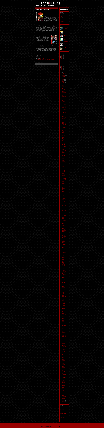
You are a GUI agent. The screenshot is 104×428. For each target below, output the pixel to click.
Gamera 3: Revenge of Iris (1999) (64, 131)
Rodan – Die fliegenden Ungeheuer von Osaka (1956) (64, 332)
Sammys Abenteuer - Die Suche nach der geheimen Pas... (64, 194)
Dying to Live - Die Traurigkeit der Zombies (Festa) (64, 128)
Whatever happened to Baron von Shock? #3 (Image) (63, 319)
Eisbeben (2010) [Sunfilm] (64, 233)
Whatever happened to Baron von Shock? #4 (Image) (63, 258)
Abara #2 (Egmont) (63, 91)
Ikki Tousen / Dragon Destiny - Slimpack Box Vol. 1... (64, 294)
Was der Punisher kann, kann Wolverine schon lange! (64, 273)
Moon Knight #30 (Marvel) (64, 231)
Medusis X (61, 412)
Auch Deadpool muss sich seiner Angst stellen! (64, 303)
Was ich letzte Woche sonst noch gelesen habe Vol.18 (64, 282)
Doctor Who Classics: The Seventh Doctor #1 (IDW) (64, 197)
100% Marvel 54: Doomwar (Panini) (64, 266)
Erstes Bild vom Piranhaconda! (64, 112)
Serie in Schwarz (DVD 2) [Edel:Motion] (64, 117)
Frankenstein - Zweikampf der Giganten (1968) (64, 253)
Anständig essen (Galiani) (64, 203)
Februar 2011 (63, 400)
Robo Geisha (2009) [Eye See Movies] (63, 300)
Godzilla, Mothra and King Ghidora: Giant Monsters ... (64, 337)
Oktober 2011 (63, 75)
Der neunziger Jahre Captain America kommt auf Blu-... (64, 172)
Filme (45, 59)
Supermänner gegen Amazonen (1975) (63, 385)
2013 (62, 68)
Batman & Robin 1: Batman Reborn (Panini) (64, 175)
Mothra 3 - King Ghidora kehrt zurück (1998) (64, 236)
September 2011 (64, 76)
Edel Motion (42, 59)
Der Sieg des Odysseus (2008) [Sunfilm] (64, 225)
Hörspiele (61, 16)
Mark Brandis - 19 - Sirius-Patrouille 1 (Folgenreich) (66, 28)
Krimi (47, 59)
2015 (62, 66)
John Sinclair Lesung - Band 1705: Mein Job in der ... (64, 140)
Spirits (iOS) (63, 345)
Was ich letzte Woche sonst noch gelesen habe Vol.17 (64, 365)
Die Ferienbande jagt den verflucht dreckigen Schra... (64, 328)
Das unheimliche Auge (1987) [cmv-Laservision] (66, 36)
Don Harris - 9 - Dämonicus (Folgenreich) (64, 270)
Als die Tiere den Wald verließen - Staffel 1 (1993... (64, 180)
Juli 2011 (63, 79)
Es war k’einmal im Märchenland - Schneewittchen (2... (64, 208)
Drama (39, 59)
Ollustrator (54, 426)
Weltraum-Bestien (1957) (64, 268)
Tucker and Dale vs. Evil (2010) (64, 143)
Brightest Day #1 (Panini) (64, 137)
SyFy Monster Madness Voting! (63, 133)
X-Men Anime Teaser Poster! (64, 305)
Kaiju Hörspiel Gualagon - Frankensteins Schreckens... (64, 374)
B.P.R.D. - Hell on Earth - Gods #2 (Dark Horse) (64, 220)
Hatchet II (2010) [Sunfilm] (64, 160)
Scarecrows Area (62, 417)
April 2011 (63, 82)
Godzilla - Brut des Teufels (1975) (63, 368)
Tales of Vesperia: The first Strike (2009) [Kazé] (64, 178)
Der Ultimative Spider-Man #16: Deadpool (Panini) (64, 241)
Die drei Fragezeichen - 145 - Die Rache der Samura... (64, 276)
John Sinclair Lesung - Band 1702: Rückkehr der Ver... (64, 380)
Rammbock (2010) (63, 201)
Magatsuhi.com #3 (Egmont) (64, 170)
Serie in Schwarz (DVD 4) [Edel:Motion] (64, 93)
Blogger (61, 426)
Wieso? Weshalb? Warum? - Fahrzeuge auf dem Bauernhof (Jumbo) (64, 40)
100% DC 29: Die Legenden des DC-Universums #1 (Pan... (64, 104)
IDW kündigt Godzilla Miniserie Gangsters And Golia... (64, 188)
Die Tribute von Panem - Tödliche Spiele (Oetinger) (66, 48)
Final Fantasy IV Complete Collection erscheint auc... (64, 371)
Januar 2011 (63, 401)
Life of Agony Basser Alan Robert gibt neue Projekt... (64, 101)
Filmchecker (61, 408)
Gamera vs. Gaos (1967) (64, 200)
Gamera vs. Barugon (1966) (64, 205)
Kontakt (45, 5)
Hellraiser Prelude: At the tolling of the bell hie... (64, 167)
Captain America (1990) (64, 255)
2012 (62, 69)
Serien (52, 59)
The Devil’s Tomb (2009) (64, 85)
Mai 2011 (63, 81)
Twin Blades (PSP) (63, 357)
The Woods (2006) (63, 344)
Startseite (37, 5)
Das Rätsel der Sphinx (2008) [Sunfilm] (64, 218)
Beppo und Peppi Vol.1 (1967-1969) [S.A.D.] (66, 32)
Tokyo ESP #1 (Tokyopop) (65, 44)
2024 (62, 56)
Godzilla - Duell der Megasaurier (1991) (64, 355)
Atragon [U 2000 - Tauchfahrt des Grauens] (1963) (64, 315)
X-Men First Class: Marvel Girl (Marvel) (64, 109)
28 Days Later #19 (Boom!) (63, 382)
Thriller (54, 59)
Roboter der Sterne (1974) (64, 120)
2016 (62, 65)
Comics (61, 13)
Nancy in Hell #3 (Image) (64, 377)
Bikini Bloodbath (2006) (64, 98)
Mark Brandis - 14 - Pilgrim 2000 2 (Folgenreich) (64, 292)
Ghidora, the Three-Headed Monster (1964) (64, 335)
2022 (62, 58)
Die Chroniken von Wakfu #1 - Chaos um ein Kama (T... (64, 156)
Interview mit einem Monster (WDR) (64, 247)
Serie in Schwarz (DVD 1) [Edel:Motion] (64, 123)
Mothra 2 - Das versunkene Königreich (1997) (63, 238)
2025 (62, 55)
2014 (62, 67)
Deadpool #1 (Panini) (63, 313)
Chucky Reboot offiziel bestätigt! (64, 147)
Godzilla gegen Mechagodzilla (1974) (64, 388)
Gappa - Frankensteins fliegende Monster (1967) (64, 287)
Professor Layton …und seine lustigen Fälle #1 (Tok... (64, 87)
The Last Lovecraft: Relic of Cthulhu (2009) (64, 308)
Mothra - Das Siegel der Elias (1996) (64, 244)
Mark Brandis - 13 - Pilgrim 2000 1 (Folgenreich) (64, 311)
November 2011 (64, 73)
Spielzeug (61, 21)
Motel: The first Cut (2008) (63, 135)
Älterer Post (56, 63)
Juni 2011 (63, 80)
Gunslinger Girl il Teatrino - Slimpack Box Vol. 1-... (64, 249)
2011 (61, 70)
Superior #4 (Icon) (64, 396)
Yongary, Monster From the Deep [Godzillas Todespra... (64, 297)
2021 (62, 59)
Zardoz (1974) (63, 376)
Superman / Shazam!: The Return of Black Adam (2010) (64, 96)
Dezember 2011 (64, 71)
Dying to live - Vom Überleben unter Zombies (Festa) (64, 325)
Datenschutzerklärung (51, 5)
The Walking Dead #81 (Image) (64, 279)
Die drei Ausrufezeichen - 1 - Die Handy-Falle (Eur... (64, 349)
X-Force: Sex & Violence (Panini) (64, 395)
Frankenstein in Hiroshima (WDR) (64, 223)
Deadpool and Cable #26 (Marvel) (63, 352)
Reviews (49, 59)
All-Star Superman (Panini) (64, 284)
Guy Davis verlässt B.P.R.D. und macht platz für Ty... (64, 341)
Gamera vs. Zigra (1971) (64, 165)
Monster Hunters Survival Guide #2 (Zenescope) (64, 211)
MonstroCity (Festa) (63, 191)
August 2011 (63, 78)
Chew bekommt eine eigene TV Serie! (64, 153)
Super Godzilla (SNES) (63, 145)
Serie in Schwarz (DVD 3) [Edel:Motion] (64, 107)
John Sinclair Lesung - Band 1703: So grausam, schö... (64, 362)
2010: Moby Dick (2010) (64, 289)
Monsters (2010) (64, 111)
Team (41, 5)
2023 (62, 57)
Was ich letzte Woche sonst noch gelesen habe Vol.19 (64, 162)
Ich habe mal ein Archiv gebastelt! (64, 125)
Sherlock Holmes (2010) (64, 392)
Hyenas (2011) (63, 89)
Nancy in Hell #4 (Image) (64, 359)
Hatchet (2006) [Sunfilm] (63, 158)
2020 (62, 60)
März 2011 (63, 83)
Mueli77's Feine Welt (63, 413)
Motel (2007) (63, 138)
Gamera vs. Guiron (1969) (64, 185)
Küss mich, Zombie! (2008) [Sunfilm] (64, 322)
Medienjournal (62, 409)
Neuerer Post (38, 63)
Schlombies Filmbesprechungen (62, 420)
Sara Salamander (62, 416)
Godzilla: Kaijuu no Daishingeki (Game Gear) (64, 228)
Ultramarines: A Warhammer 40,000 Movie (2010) (64, 215)
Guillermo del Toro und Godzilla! (64, 230)
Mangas (61, 17)
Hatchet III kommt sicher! (64, 149)
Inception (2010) (64, 264)
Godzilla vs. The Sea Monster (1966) (64, 398)
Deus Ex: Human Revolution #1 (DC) (64, 183)
